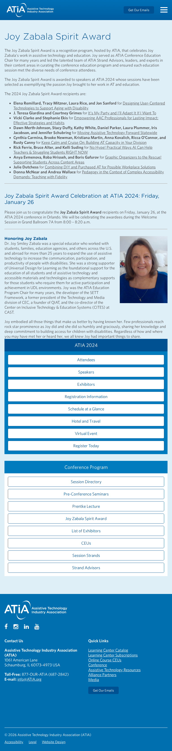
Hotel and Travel (86, 421)
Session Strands (86, 555)
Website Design (53, 742)
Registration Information (86, 396)
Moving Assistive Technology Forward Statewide (117, 132)
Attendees (86, 359)
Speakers (86, 371)
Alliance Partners (102, 674)
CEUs (86, 543)
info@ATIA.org (29, 679)
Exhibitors (86, 384)
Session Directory (86, 481)
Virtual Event (86, 433)
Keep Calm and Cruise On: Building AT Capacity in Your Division (93, 142)
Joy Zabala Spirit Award (86, 518)
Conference (97, 665)
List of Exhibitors (86, 530)
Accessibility (13, 742)
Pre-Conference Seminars (86, 493)
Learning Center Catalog (108, 650)
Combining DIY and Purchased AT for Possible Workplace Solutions (100, 167)
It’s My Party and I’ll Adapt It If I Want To (122, 113)
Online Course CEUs (104, 660)
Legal (33, 742)
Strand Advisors (86, 567)
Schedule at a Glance (86, 408)
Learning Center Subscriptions (113, 655)
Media (93, 679)
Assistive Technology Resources (114, 669)
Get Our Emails (138, 10)
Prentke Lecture (86, 506)
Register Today (86, 445)
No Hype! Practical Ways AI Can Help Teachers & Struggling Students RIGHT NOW (83, 150)
